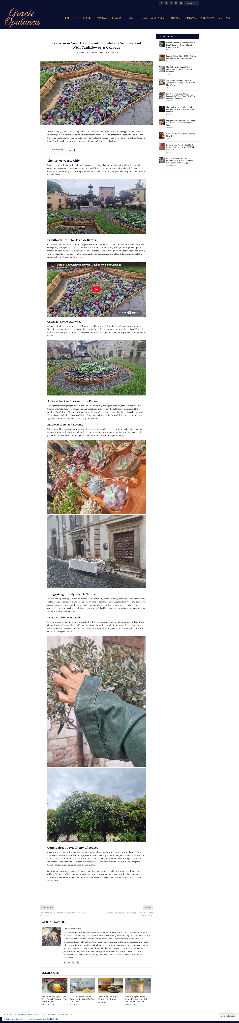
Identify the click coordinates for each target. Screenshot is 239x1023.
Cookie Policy (53, 1019)
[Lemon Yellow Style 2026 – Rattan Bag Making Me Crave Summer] (162, 58)
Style (86, 18)
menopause (81, 257)
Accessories (170, 61)
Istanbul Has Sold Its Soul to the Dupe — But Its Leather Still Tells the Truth (180, 147)
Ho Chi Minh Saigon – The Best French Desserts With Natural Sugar (54, 998)
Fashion (70, 18)
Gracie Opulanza (89, 52)
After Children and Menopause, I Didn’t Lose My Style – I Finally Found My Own (180, 44)
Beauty (117, 18)
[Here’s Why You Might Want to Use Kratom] (110, 985)
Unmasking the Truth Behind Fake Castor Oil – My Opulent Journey (136, 998)
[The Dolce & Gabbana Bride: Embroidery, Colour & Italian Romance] (162, 69)
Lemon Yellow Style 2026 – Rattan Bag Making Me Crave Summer (181, 57)
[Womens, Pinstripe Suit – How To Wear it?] (162, 135)
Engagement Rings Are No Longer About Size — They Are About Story (181, 122)
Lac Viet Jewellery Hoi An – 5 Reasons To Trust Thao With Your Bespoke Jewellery (181, 96)
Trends (168, 50)
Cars (167, 87)
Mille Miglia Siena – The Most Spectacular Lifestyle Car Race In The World (180, 82)
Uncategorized (171, 165)
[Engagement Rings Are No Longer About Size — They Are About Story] (162, 122)
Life (131, 18)
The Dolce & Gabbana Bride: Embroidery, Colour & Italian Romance (179, 69)
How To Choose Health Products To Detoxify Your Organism (82, 998)
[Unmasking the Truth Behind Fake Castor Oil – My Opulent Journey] (137, 985)
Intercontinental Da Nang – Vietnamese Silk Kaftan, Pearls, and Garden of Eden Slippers (180, 160)
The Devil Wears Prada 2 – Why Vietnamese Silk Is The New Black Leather (181, 109)
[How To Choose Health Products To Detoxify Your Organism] (82, 985)
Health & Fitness (152, 18)
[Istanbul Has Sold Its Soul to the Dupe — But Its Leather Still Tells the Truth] (162, 146)
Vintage (102, 18)
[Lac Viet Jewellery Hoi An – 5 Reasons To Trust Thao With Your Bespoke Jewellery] (162, 95)
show (69, 150)
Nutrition (115, 52)
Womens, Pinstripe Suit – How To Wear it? (180, 135)
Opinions (190, 18)
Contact (224, 18)
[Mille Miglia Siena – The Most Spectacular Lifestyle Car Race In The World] (162, 82)
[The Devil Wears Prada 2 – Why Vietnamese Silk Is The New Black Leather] (162, 109)
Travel (175, 18)
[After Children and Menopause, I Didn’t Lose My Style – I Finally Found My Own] (162, 44)
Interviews (207, 18)
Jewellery (169, 101)
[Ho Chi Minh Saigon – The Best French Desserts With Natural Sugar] (54, 985)
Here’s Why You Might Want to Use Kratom (108, 997)
